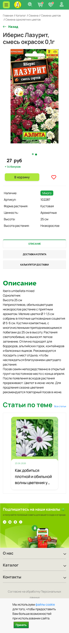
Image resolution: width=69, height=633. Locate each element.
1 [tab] (33, 154)
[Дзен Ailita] (20, 522)
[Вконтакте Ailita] (10, 522)
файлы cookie (45, 604)
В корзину (22, 177)
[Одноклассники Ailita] (15, 522)
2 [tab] (36, 154)
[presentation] (34, 243)
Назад (13, 27)
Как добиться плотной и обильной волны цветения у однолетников (33, 477)
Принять (21, 625)
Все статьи (60, 406)
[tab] (34, 243)
